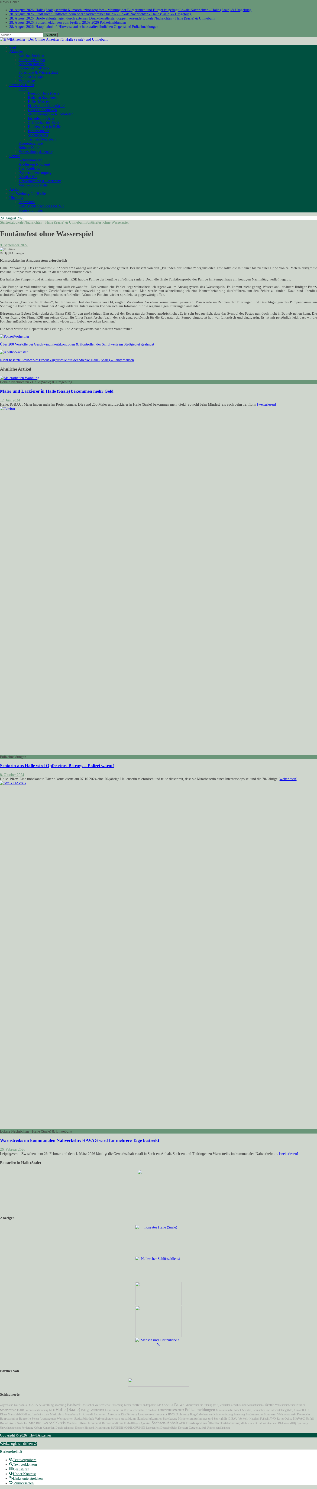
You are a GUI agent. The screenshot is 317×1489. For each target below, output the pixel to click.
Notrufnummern (30, 160)
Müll (52, 1410)
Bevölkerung (170, 1418)
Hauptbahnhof (9, 1418)
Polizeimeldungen (32, 60)
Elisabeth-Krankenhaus (97, 1427)
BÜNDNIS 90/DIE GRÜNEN (128, 1427)
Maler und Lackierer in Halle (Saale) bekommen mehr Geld (56, 391)
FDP (307, 1410)
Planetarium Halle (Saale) (46, 106)
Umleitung (182, 1414)
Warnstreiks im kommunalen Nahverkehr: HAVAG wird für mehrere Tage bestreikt (79, 1140)
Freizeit (24, 89)
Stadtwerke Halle (12, 1410)
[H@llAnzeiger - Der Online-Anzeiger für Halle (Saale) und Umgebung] (54, 39)
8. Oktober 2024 (12, 775)
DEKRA (33, 1405)
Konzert (183, 1427)
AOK (182, 1423)
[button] (18, 1444)
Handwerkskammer (149, 1418)
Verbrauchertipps (31, 76)
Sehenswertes (38, 135)
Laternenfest (152, 1427)
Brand (4, 1423)
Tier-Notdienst (29, 168)
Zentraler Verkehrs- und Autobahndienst (242, 1405)
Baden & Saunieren (42, 97)
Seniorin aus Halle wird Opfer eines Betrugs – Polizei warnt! (57, 765)
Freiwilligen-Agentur (137, 1423)
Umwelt (299, 1410)
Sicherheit (100, 1414)
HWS (45, 1423)
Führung (131, 1414)
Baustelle (25, 1418)
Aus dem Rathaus (32, 64)
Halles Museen (39, 102)
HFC (82, 1414)
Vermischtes (27, 81)
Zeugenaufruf (197, 1427)
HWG (171, 1414)
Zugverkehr (6, 1405)
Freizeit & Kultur (21, 85)
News (179, 1404)
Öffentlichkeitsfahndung (223, 1423)
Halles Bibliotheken (42, 110)
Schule (269, 1405)
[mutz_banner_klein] (158, 1385)
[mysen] (158, 1336)
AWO (272, 1418)
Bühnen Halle (29, 148)
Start (12, 47)
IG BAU (232, 1418)
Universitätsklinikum (218, 1427)
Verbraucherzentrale (107, 1418)
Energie (79, 1427)
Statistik (35, 1423)
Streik (12, 1423)
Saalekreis (57, 1423)
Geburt (38, 1427)
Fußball (264, 1418)
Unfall (310, 1418)
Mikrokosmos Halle (33, 185)
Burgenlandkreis (112, 1423)
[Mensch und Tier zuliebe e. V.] (158, 1344)
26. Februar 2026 (12, 1149)
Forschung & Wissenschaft (38, 72)
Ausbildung (128, 1418)
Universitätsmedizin (171, 1410)
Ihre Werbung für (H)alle (27, 193)
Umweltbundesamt (10, 1427)
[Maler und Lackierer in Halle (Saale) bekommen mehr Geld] (19, 378)
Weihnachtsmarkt (286, 1414)
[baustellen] (158, 1209)
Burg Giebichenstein (201, 1414)
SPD (160, 1405)
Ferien (35, 1418)
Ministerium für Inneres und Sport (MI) (202, 1418)
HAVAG (299, 1418)
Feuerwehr (303, 1414)
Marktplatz (57, 1414)
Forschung (117, 1405)
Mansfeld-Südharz (20, 1414)
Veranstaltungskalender (35, 152)
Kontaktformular (31, 210)
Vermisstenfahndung (37, 1410)
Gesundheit (97, 1410)
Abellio (168, 1405)
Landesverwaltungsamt (152, 1414)
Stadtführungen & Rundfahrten (50, 114)
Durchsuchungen (64, 1427)
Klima (3, 1414)
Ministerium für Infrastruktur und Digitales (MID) (268, 1423)
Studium (152, 1410)
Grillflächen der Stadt (43, 122)
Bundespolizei (196, 1423)
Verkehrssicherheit (285, 1405)
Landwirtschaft (40, 1414)
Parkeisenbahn (38, 131)
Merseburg (71, 1414)
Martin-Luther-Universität (84, 1423)
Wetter (136, 1405)
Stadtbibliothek (84, 1418)
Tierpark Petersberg (42, 139)
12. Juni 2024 (10, 400)
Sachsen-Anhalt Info (34, 68)
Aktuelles (16, 51)
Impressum (27, 202)
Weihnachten (65, 1418)
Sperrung (302, 1423)
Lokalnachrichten (31, 56)
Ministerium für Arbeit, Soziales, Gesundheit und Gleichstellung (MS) (254, 1410)
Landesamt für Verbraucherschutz (126, 1410)
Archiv (14, 189)
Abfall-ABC (28, 177)
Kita (123, 1414)
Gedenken (22, 1423)
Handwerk (74, 1405)
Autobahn (113, 1414)
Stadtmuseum (254, 1414)
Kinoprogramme (31, 143)
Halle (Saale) (67, 1409)
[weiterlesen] (266, 404)
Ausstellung (46, 1405)
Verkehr (243, 1418)
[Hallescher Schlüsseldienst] (158, 1259)
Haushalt (254, 1418)
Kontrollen (49, 1427)
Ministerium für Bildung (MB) (202, 1405)
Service (14, 156)
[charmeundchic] (158, 1304)
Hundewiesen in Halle (44, 127)
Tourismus (20, 1405)
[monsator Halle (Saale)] (158, 1227)
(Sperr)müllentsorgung (35, 173)
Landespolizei (148, 1405)
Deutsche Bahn (168, 1427)
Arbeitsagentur (48, 1418)
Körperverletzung (223, 1414)
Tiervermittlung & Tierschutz (40, 181)
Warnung (60, 1405)
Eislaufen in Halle (41, 118)
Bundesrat (270, 1414)
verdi (89, 1414)
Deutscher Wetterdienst (95, 1405)
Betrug (85, 1410)
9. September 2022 (14, 245)
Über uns (16, 198)
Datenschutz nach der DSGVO (41, 206)
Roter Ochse (284, 1418)
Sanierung (239, 1414)
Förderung (27, 1427)
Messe (127, 1405)
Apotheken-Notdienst (34, 164)
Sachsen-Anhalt (165, 1423)
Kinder (300, 1405)
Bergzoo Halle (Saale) (44, 93)
